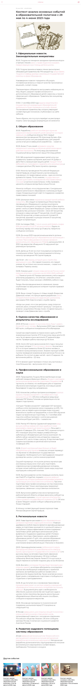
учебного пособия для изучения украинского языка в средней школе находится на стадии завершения (39, 133)
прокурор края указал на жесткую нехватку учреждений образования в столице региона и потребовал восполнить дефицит (39, 587)
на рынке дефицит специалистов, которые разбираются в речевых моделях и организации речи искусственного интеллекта (39, 479)
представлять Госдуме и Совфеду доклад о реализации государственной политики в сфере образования (40, 74)
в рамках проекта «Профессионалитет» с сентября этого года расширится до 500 (39, 395)
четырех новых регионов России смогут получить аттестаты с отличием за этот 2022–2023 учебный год (40, 273)
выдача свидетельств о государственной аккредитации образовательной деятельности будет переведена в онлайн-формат (37, 105)
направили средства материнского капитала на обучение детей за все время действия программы (38, 148)
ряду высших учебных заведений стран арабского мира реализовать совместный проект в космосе (38, 426)
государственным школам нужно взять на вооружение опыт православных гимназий (38, 179)
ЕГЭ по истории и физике (41, 346)
